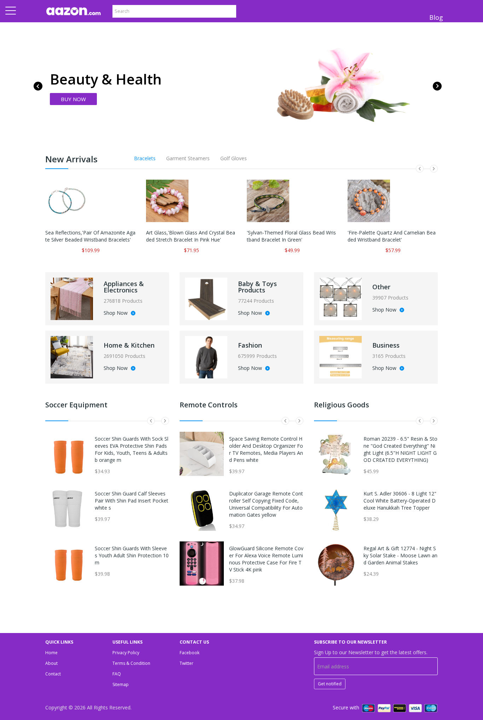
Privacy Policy (125, 653)
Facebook (189, 653)
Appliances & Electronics (124, 286)
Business (386, 345)
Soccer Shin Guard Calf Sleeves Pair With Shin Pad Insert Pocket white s (131, 500)
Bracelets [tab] (145, 158)
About (51, 663)
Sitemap (120, 684)
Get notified (330, 684)
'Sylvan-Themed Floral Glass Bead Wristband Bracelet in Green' (291, 236)
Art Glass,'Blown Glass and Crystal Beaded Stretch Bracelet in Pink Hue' (190, 236)
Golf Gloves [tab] (233, 158)
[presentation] (38, 86)
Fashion (250, 345)
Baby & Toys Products (257, 286)
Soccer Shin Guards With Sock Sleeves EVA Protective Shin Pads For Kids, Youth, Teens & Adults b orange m (131, 449)
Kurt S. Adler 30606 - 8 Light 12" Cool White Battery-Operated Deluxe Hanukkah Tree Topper (399, 500)
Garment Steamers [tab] (188, 158)
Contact (53, 674)
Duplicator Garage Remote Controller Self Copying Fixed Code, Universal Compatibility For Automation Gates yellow (266, 504)
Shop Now (116, 313)
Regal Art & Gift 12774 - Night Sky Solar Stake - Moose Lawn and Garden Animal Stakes (400, 555)
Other (381, 287)
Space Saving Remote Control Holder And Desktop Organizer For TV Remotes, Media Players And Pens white (266, 449)
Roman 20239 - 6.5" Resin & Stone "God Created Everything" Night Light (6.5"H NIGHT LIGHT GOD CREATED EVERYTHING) (400, 449)
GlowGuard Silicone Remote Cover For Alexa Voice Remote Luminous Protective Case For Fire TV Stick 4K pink (266, 559)
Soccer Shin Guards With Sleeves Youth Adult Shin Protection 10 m (132, 555)
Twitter (186, 663)
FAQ (116, 674)
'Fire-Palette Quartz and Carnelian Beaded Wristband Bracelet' (392, 236)
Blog (436, 17)
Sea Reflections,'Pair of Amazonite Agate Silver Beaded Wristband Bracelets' (90, 236)
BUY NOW (73, 99)
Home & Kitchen (129, 345)
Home (51, 653)
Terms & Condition (131, 663)
